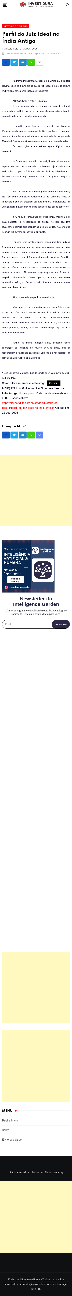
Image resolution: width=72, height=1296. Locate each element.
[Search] (67, 5)
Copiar (53, 383)
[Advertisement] (36, 490)
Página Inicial (10, 1120)
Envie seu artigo (12, 1139)
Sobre (5, 1130)
